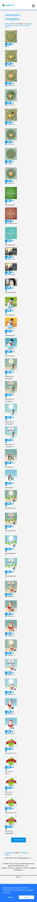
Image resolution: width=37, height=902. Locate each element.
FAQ (11, 864)
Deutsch (11, 868)
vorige (12, 853)
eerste (7, 853)
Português (31, 868)
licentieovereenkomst (26, 864)
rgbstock (10, 5)
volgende (24, 853)
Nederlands (18, 870)
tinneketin (8, 23)
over (26, 866)
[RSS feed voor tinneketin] (25, 23)
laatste (7, 855)
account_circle (6, 46)
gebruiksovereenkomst (16, 866)
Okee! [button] (26, 897)
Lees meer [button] (6, 892)
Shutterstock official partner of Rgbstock (11, 875)
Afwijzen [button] (10, 897)
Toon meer (18, 840)
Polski (24, 868)
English (4, 868)
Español (18, 868)
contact (15, 864)
